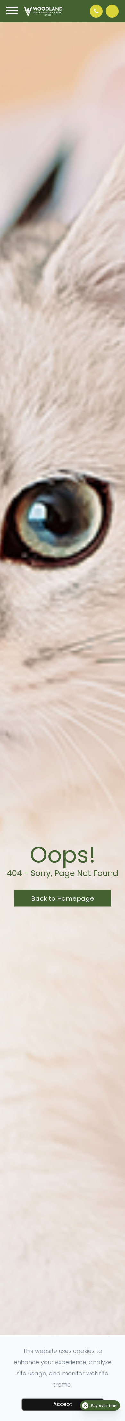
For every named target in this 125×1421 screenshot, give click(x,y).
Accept (62, 1404)
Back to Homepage (62, 898)
